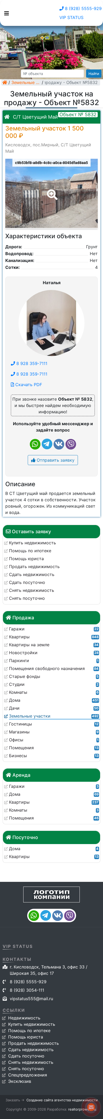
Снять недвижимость (30, 1062)
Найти (93, 73)
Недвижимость (24, 1017)
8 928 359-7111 (31, 363)
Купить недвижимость (31, 1024)
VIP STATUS (71, 17)
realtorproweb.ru (82, 1109)
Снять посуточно (26, 1068)
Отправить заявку (54, 460)
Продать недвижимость (33, 1043)
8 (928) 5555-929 (83, 8)
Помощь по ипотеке (29, 1030)
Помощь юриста (25, 1037)
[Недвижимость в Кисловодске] (4, 82)
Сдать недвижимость (31, 1049)
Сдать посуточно (26, 1056)
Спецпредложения (27, 1075)
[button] (51, 191)
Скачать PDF (28, 384)
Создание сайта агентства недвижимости (62, 1100)
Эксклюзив (19, 1081)
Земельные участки (25, 82)
